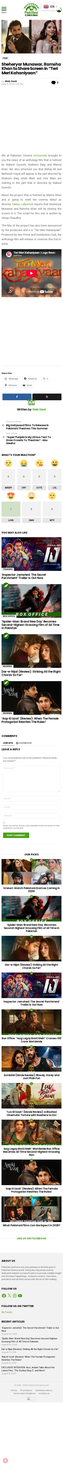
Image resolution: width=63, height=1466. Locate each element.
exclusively (40, 155)
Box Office (9, 616)
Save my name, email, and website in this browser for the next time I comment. (31, 826)
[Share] (16, 397)
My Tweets (7, 1312)
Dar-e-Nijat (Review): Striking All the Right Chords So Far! (31, 673)
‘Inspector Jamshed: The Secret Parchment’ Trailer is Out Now (24, 576)
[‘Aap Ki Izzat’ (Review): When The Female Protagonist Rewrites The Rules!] (31, 698)
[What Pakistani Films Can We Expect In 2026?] (31, 1209)
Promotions (26, 1390)
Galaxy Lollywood (22, 204)
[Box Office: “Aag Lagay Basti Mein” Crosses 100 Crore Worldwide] (31, 1022)
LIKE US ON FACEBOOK (31, 1238)
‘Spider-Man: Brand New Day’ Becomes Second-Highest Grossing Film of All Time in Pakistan (30, 624)
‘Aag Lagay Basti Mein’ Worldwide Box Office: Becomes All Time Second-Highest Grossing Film (31, 1152)
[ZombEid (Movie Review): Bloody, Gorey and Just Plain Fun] (31, 1059)
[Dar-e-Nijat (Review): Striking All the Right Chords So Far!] (31, 651)
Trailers (8, 569)
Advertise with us (43, 1390)
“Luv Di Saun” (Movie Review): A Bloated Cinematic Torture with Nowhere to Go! (31, 1113)
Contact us (44, 1393)
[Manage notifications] (5, 1460)
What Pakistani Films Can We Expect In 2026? (31, 1225)
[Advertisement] (31, 119)
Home (14, 1390)
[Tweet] (46, 397)
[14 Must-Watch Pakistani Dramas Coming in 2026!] (31, 872)
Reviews (7, 666)
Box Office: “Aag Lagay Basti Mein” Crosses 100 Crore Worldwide (31, 1039)
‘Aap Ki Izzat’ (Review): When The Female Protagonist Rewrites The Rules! (30, 720)
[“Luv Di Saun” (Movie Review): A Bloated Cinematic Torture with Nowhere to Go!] (31, 1096)
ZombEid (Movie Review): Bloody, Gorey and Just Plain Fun (31, 1076)
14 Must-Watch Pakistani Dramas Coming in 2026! (31, 889)
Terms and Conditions (24, 1393)
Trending (6, 586)
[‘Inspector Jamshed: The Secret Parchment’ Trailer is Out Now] (31, 554)
